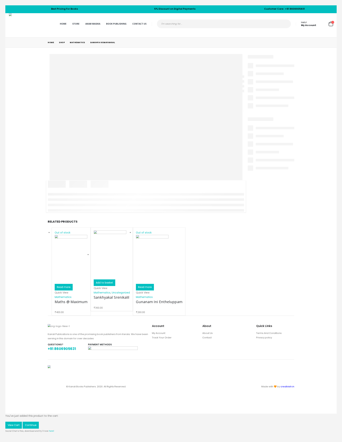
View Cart (14, 425)
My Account (158, 333)
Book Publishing (116, 23)
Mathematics (63, 297)
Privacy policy (264, 337)
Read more (64, 287)
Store (75, 23)
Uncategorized (121, 292)
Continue (31, 425)
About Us (207, 333)
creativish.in (287, 386)
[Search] (285, 24)
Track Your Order (162, 337)
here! (51, 431)
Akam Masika (92, 23)
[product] (112, 254)
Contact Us (139, 23)
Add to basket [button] (104, 282)
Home (63, 23)
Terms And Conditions (269, 333)
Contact (207, 337)
